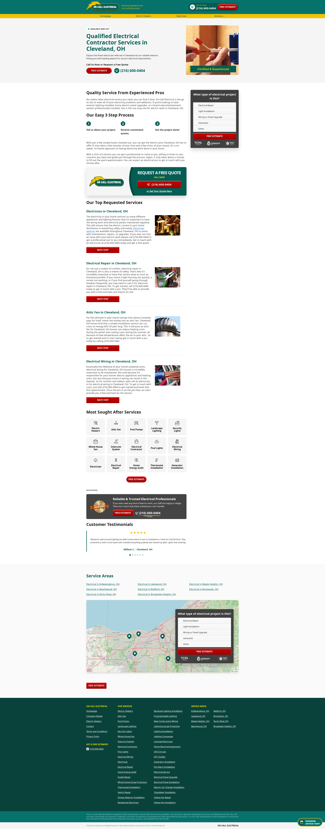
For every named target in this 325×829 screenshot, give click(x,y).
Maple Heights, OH (200, 721)
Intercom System (126, 741)
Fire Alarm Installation (164, 767)
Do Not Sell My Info (158, 826)
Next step (102, 249)
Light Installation (206, 111)
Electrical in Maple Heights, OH (206, 584)
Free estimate (228, 6)
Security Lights (125, 731)
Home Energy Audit (127, 772)
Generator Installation (164, 761)
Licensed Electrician (163, 741)
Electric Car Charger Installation (169, 787)
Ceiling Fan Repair (162, 797)
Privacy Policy (92, 736)
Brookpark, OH (221, 716)
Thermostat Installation (129, 787)
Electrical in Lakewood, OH (152, 584)
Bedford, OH (220, 711)
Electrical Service (162, 772)
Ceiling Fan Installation (165, 802)
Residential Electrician (128, 802)
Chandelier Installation (165, 792)
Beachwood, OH (199, 726)
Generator (203, 122)
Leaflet (235, 671)
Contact (90, 726)
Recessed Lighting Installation (168, 711)
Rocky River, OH (221, 721)
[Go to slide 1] (130, 555)
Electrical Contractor (127, 746)
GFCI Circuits (160, 751)
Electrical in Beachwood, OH (101, 589)
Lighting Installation (163, 731)
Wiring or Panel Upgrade (210, 117)
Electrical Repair (206, 105)
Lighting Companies (163, 736)
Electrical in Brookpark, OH (203, 589)
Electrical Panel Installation (167, 782)
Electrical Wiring (125, 756)
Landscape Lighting (127, 726)
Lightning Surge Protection (167, 726)
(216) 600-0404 (162, 184)
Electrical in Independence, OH (102, 584)
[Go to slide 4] (138, 555)
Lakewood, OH (198, 716)
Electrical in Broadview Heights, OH (157, 594)
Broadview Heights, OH (225, 726)
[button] (168, 658)
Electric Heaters (143, 16)
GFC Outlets (159, 756)
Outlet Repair (124, 777)
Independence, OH (200, 711)
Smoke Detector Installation (131, 797)
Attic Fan (122, 716)
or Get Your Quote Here (159, 191)
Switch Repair (124, 792)
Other (201, 128)
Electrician (181, 16)
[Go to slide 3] (135, 555)
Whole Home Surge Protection (132, 782)
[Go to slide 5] (140, 555)
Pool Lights (123, 751)
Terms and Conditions (96, 731)
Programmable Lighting (165, 716)
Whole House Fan (126, 736)
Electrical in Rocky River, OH (101, 594)
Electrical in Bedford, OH (151, 589)
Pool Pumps (123, 721)
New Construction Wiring (166, 721)
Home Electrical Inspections (167, 746)
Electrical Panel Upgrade (165, 777)
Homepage (105, 16)
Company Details (94, 716)
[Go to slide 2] (132, 555)
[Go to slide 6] (143, 555)
